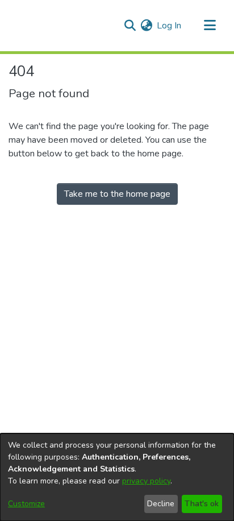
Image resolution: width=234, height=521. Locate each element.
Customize (26, 503)
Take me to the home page (117, 194)
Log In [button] (169, 25)
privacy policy (146, 480)
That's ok (202, 503)
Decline (160, 503)
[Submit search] (130, 25)
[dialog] (117, 477)
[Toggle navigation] (209, 25)
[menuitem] (146, 25)
